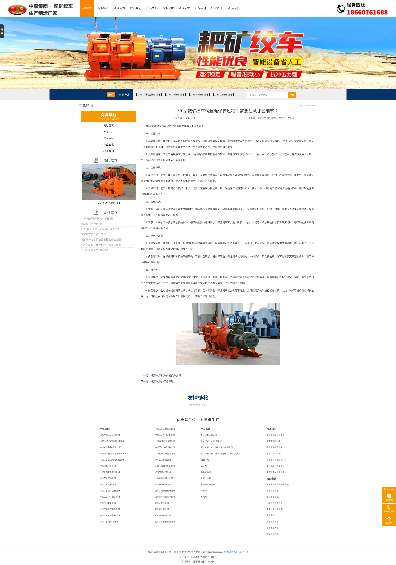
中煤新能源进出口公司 (165, 441)
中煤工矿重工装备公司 (110, 509)
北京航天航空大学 (275, 503)
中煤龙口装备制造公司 (110, 472)
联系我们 (135, 8)
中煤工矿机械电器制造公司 (112, 460)
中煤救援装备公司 (108, 503)
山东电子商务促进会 (276, 466)
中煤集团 (105, 429)
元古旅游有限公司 (163, 515)
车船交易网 (206, 472)
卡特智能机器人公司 (164, 478)
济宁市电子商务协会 (276, 435)
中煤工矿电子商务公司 (110, 497)
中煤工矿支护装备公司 (110, 515)
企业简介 (103, 8)
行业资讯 (216, 8)
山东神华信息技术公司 (165, 497)
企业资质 (168, 8)
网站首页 (108, 125)
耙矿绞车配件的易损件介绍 (166, 375)
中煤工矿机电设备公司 (165, 435)
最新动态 (233, 8)
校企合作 (271, 478)
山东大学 (271, 515)
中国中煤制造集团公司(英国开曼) (114, 453)
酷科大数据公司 (162, 503)
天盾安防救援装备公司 (165, 466)
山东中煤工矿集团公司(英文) (112, 441)
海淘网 (204, 497)
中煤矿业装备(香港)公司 (110, 447)
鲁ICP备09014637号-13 (236, 552)
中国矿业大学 (273, 491)
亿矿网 (204, 466)
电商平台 (206, 460)
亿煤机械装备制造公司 (165, 453)
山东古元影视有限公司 (165, 491)
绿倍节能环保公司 (163, 472)
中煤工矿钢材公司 (108, 484)
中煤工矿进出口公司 (109, 521)
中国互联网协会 (274, 453)
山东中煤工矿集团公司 (110, 435)
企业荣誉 (184, 8)
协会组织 (271, 429)
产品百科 (200, 8)
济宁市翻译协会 (274, 441)
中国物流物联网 (208, 484)
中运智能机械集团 (209, 435)
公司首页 (87, 8)
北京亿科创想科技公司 (165, 521)
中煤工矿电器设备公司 (165, 447)
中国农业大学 (273, 528)
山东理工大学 (273, 521)
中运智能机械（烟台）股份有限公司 (217, 447)
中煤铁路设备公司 (108, 466)
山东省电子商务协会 (276, 472)
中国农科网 (206, 478)
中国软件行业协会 (275, 460)
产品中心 (151, 8)
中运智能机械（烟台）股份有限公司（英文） (221, 453)
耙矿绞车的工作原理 (162, 381)
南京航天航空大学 (275, 509)
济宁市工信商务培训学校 (278, 484)
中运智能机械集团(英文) (211, 441)
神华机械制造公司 (163, 460)
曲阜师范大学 (273, 534)
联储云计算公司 (162, 509)
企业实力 (119, 8)
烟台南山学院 (273, 497)
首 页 (302, 105)
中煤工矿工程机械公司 (165, 429)
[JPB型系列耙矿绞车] (109, 182)
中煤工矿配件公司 (108, 478)
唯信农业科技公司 (163, 484)
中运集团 (206, 429)
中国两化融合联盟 (275, 447)
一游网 (204, 491)
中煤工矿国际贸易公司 (110, 491)
